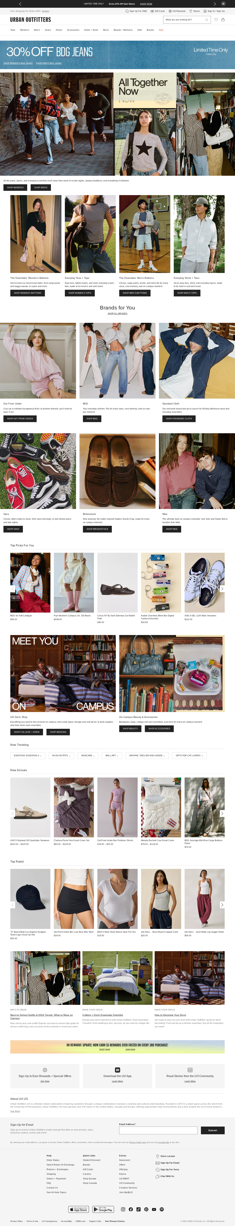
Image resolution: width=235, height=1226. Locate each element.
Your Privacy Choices (115, 1221)
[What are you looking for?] (207, 19)
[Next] (221, 589)
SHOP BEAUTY (130, 728)
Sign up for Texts (170, 1169)
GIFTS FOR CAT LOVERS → (189, 755)
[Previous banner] (20, 4)
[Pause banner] (223, 4)
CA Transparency (49, 1221)
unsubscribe (163, 1142)
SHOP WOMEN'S (15, 187)
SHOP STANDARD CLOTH (179, 418)
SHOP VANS (13, 529)
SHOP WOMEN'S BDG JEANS (18, 63)
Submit (212, 1130)
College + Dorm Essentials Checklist (102, 1015)
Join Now (45, 1081)
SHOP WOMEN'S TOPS (79, 293)
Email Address (127, 1124)
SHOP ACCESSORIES (159, 728)
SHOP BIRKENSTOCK (97, 529)
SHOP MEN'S (40, 187)
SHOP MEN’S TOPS (187, 293)
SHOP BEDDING (58, 732)
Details (45, 11)
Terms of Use (32, 1221)
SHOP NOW (146, 4)
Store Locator (168, 1156)
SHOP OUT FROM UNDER (20, 418)
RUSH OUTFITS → (61, 755)
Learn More (117, 1081)
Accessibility (66, 1221)
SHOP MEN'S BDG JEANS (49, 63)
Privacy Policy (16, 1221)
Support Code (95, 1221)
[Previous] (13, 589)
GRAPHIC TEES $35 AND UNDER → (147, 755)
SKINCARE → (88, 755)
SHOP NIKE (172, 529)
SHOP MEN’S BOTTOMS (135, 293)
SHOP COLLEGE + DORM (26, 732)
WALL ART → (112, 755)
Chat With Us (167, 1176)
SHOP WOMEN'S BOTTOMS (27, 293)
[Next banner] (215, 4)
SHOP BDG (92, 418)
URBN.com (81, 1221)
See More (15, 1111)
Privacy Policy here (137, 1142)
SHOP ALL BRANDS (117, 313)
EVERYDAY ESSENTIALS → (28, 755)
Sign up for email (170, 1163)
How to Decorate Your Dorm (170, 1015)
